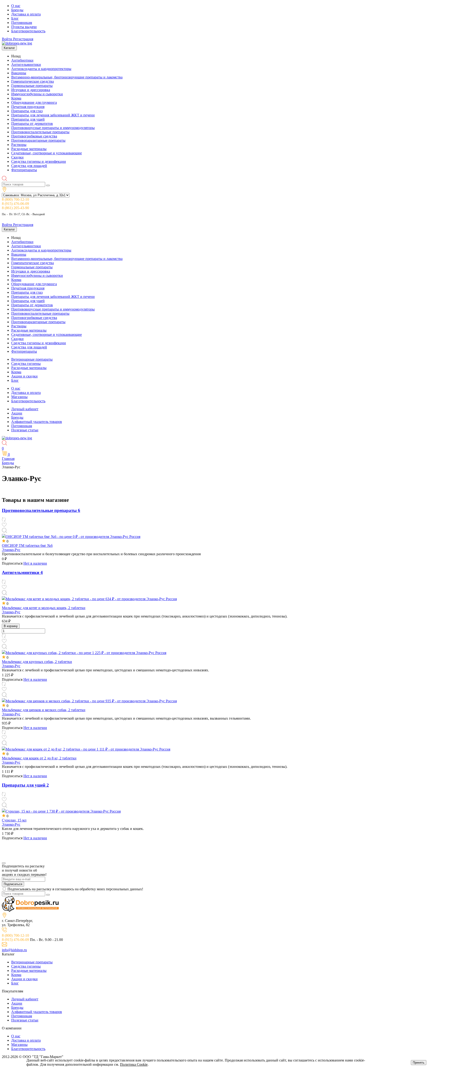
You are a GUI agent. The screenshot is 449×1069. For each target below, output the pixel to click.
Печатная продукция (27, 107)
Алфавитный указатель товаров (36, 422)
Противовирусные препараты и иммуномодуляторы (53, 128)
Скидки (17, 157)
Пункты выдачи (24, 27)
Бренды (17, 10)
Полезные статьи (24, 430)
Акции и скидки (24, 376)
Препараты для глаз (27, 111)
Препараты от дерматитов (32, 124)
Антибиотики (22, 60)
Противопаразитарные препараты (38, 140)
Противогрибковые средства (34, 136)
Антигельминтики (26, 65)
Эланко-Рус (11, 550)
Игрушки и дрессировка (30, 90)
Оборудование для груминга (34, 102)
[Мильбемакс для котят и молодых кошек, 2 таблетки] (89, 599)
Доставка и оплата (26, 14)
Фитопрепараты (24, 170)
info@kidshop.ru (14, 950)
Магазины (19, 397)
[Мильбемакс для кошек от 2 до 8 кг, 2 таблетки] (86, 749)
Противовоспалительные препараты (40, 132)
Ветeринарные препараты (32, 359)
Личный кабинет (24, 409)
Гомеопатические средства (32, 81)
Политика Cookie (134, 1064)
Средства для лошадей (29, 166)
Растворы (18, 145)
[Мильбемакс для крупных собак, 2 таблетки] (84, 653)
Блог (15, 18)
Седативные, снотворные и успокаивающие (46, 153)
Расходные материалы (29, 149)
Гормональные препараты (32, 86)
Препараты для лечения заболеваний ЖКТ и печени (53, 115)
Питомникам (21, 23)
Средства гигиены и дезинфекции (38, 161)
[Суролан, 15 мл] (61, 811)
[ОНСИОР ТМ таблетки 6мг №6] (71, 537)
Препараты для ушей (28, 119)
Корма (16, 98)
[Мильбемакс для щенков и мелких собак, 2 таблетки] (89, 701)
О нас (15, 6)
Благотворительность (28, 31)
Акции (16, 413)
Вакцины (18, 73)
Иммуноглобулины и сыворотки (37, 94)
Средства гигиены (26, 364)
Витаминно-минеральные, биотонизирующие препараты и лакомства (67, 77)
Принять (418, 1062)
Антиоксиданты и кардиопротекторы (41, 69)
